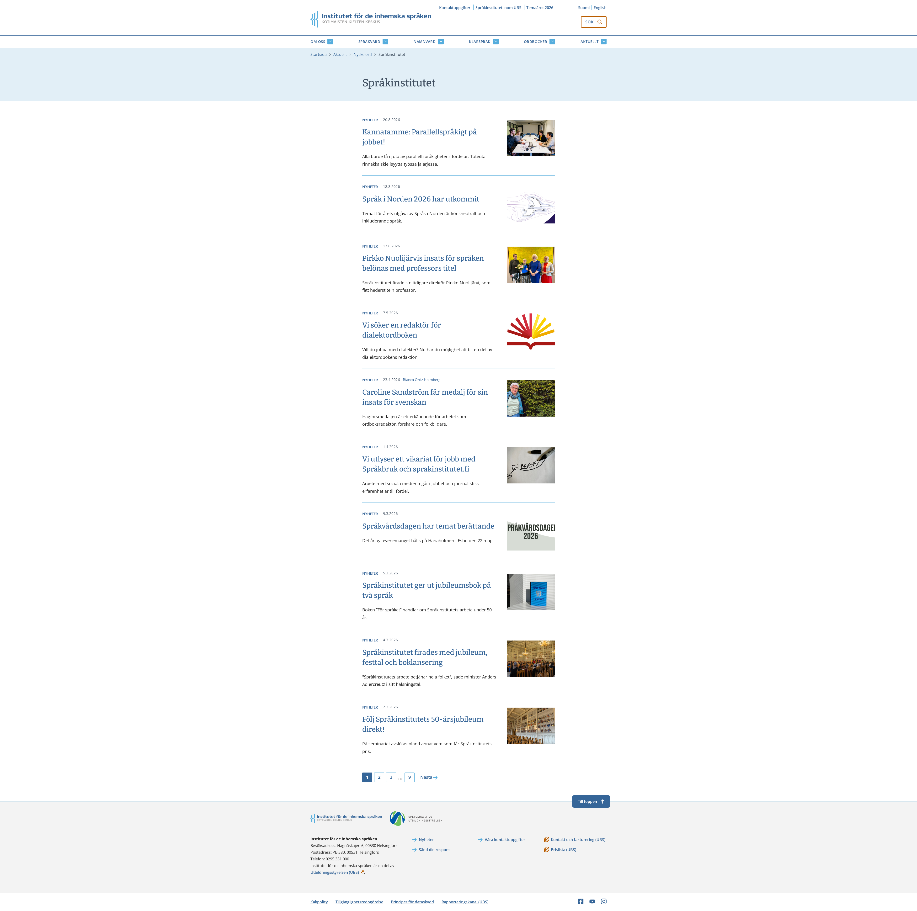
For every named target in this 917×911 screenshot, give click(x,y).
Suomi (584, 7)
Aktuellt (589, 41)
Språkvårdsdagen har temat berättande (428, 526)
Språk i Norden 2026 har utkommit (420, 199)
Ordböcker (535, 41)
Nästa (426, 777)
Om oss (317, 41)
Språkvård (369, 41)
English (600, 7)
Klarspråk (479, 41)
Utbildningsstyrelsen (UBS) (334, 873)
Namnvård (425, 41)
